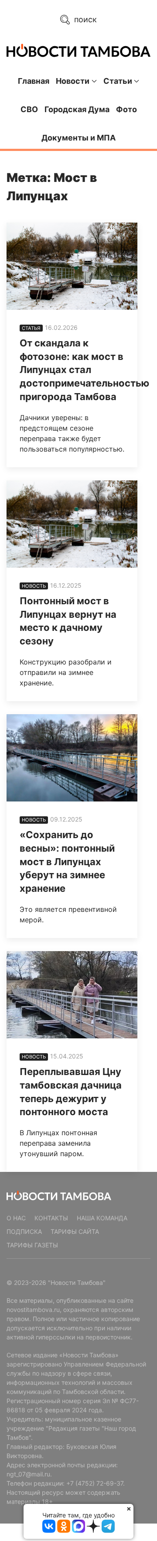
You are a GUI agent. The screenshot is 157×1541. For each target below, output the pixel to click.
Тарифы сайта (75, 1231)
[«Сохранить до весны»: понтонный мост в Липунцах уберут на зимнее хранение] (72, 757)
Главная (33, 81)
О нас (16, 1218)
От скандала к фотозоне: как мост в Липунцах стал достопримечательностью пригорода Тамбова (84, 369)
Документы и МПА (78, 137)
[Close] (128, 1508)
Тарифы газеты (32, 1245)
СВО (29, 109)
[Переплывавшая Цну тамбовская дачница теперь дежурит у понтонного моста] (72, 994)
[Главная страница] (78, 50)
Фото (126, 109)
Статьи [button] (117, 81)
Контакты (51, 1218)
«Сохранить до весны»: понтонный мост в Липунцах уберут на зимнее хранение (67, 861)
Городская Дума (76, 109)
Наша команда (102, 1218)
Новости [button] (72, 81)
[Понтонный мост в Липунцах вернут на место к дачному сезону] (72, 524)
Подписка (24, 1231)
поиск (84, 19)
